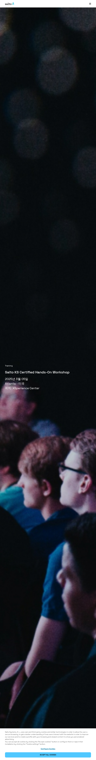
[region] (48, 744)
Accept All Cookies (48, 755)
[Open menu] (90, 3)
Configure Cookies (48, 749)
